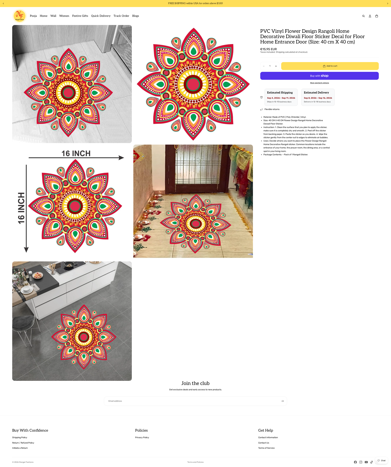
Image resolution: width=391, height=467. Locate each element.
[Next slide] (387, 3)
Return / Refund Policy (23, 443)
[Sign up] (282, 401)
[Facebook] (355, 462)
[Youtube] (366, 462)
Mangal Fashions (26, 462)
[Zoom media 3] (72, 202)
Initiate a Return (20, 448)
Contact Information (268, 437)
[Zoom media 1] (72, 84)
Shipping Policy (19, 437)
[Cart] (376, 16)
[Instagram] (361, 462)
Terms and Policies (195, 462)
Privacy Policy (142, 437)
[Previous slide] (3, 3)
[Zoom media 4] (193, 202)
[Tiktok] (371, 462)
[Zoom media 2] (193, 84)
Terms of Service (266, 448)
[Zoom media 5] (72, 321)
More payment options (319, 83)
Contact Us (263, 443)
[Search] (363, 16)
